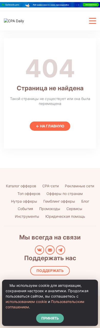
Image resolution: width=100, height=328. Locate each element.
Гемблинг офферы (59, 201)
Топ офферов (28, 193)
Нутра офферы (24, 201)
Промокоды (49, 208)
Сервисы (74, 208)
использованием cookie (26, 301)
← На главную (50, 126)
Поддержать (49, 270)
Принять (50, 318)
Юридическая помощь (65, 216)
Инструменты (27, 216)
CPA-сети (50, 186)
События (25, 208)
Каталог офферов (21, 186)
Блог (85, 201)
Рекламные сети (79, 186)
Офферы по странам (64, 193)
